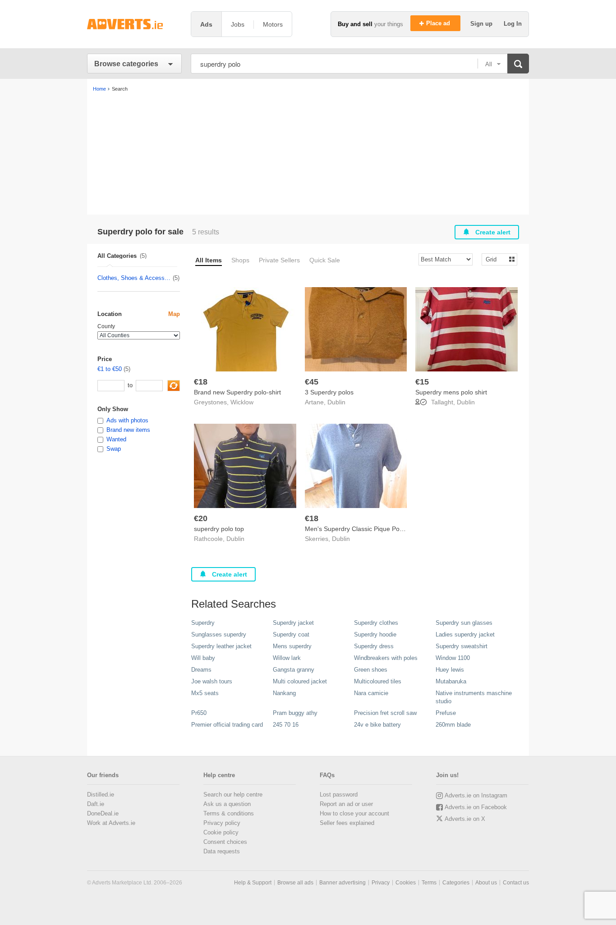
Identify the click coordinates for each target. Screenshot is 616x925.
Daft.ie (95, 804)
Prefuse (446, 713)
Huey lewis (450, 669)
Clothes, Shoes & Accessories (134, 278)
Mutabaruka (451, 681)
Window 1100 (453, 658)
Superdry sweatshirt (461, 646)
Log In (513, 23)
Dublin (336, 402)
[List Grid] (495, 259)
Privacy (381, 882)
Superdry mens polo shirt (451, 392)
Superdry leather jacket (221, 646)
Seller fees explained (347, 823)
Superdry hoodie (375, 634)
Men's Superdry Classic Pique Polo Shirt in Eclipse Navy (384, 528)
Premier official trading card (227, 724)
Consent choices (225, 841)
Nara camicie (371, 693)
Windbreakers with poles (386, 658)
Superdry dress (374, 646)
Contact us (516, 882)
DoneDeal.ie (103, 813)
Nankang (284, 693)
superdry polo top (219, 528)
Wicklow (241, 402)
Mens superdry (292, 646)
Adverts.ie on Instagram (476, 795)
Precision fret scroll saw (385, 713)
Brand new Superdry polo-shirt (237, 392)
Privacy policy (221, 823)
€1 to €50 (109, 369)
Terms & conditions (228, 813)
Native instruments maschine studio (474, 697)
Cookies (405, 882)
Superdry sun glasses (464, 622)
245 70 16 (286, 724)
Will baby (203, 658)
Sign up (482, 23)
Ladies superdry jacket (465, 634)
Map (174, 314)
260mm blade (453, 724)
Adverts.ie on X (465, 818)
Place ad (439, 23)
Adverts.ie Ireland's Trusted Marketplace (134, 24)
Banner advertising (342, 882)
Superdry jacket (293, 622)
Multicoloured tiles (377, 681)
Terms (429, 882)
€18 (200, 381)
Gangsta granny (293, 669)
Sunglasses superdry (218, 634)
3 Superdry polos (329, 392)
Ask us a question (227, 804)
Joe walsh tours (211, 681)
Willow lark (287, 658)
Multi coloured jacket (300, 681)
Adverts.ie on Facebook (476, 807)
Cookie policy (221, 832)
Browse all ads (295, 882)
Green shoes (370, 669)
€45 (311, 381)
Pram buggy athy (295, 713)
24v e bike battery (377, 724)
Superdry (203, 622)
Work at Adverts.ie (111, 823)
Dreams (201, 669)
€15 (422, 381)
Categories (455, 882)
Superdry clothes (376, 622)
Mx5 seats (205, 693)
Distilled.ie (100, 794)
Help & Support (252, 882)
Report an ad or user (346, 804)
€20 (200, 518)
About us (486, 882)
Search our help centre (232, 794)
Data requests (221, 851)
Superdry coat (291, 634)
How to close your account (354, 813)
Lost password (339, 794)
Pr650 (199, 713)
